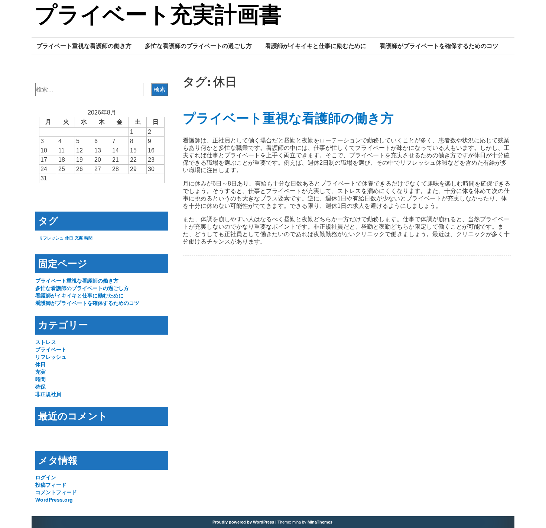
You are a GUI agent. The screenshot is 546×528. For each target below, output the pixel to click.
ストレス (45, 342)
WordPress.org (54, 500)
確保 (40, 387)
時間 (88, 238)
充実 (79, 238)
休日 (69, 238)
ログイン (45, 477)
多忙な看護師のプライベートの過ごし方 (198, 45)
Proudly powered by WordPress (243, 522)
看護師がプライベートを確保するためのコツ (439, 45)
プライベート (50, 349)
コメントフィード (56, 492)
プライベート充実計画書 (158, 16)
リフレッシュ (51, 238)
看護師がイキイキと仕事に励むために (315, 45)
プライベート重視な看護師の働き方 (83, 45)
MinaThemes (320, 522)
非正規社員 (48, 394)
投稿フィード (50, 485)
